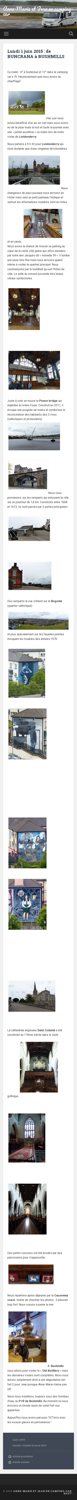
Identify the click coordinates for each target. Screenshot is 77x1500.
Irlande (17, 1445)
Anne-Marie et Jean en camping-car (38, 11)
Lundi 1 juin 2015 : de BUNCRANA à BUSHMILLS (35, 53)
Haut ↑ (69, 1493)
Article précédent (23, 1456)
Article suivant (21, 1462)
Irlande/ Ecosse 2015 (34, 1445)
